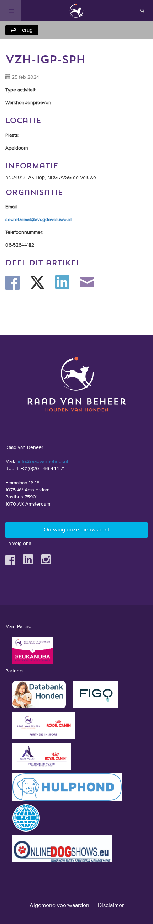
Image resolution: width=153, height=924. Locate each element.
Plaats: (12, 135)
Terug (26, 30)
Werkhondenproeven (28, 102)
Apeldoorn (16, 148)
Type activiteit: (20, 90)
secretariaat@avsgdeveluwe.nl (38, 219)
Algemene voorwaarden (59, 905)
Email (11, 206)
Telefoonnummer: (24, 232)
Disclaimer (111, 905)
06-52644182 (19, 245)
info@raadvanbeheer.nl (43, 461)
